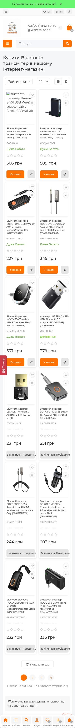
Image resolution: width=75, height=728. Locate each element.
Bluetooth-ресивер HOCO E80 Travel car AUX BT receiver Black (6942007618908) (18, 321)
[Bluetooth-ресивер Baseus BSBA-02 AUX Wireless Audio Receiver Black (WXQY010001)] (54, 107)
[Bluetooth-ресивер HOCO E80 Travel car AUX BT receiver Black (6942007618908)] (20, 295)
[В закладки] (32, 95)
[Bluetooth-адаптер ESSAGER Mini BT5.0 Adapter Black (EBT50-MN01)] (20, 387)
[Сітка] (58, 81)
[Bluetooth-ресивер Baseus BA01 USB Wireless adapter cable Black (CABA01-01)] (20, 107)
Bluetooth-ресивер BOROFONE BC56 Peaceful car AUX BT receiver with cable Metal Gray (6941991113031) (20, 507)
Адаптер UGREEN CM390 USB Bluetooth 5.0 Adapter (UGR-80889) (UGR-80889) (54, 321)
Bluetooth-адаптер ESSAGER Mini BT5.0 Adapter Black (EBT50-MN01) (18, 413)
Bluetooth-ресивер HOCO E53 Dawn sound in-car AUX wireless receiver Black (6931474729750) (53, 605)
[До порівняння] (32, 103)
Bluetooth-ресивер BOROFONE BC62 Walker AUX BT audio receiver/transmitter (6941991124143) (20, 227)
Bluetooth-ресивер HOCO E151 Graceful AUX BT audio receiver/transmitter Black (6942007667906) (20, 605)
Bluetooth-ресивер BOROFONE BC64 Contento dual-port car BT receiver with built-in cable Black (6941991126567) (53, 509)
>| (51, 677)
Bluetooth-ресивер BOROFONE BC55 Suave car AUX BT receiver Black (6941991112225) (54, 413)
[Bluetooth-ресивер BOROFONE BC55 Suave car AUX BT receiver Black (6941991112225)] (54, 387)
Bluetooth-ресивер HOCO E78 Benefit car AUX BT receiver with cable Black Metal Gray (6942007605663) (52, 227)
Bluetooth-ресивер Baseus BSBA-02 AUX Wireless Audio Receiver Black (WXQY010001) (53, 133)
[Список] (66, 81)
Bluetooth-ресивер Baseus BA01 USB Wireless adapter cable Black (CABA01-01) (18, 133)
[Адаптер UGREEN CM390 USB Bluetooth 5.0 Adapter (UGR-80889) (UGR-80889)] (54, 295)
